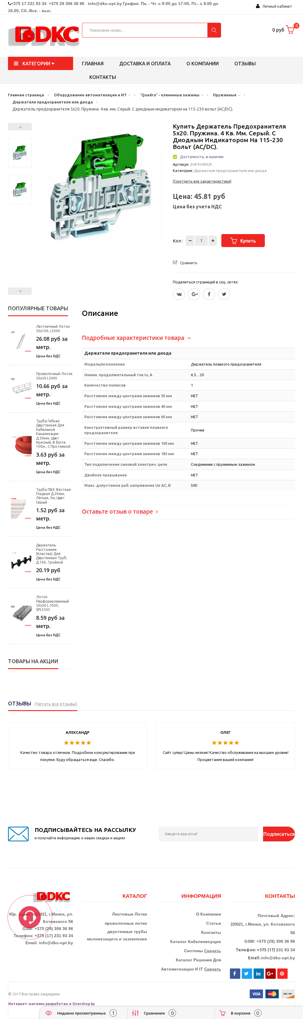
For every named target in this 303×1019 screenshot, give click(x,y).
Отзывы (245, 63)
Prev (20, 291)
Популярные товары (38, 308)
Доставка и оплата (145, 63)
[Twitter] (179, 294)
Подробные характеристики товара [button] (134, 338)
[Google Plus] (194, 294)
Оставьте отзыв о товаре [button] (118, 511)
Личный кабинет (276, 6)
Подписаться (279, 834)
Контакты (102, 77)
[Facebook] (209, 294)
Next (20, 126)
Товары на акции (33, 661)
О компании (202, 63)
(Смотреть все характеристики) (202, 181)
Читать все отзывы (56, 704)
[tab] (188, 337)
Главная (93, 63)
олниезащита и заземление (118, 939)
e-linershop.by (82, 1004)
